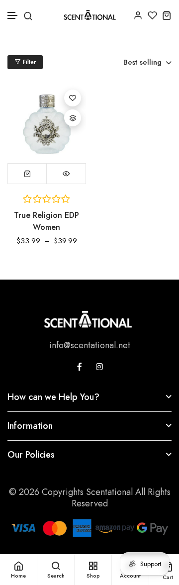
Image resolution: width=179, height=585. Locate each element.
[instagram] (99, 367)
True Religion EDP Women (46, 221)
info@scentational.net (89, 345)
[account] (138, 15)
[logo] (90, 15)
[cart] (167, 15)
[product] (46, 124)
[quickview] (66, 174)
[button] (12, 15)
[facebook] (80, 367)
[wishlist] (152, 15)
